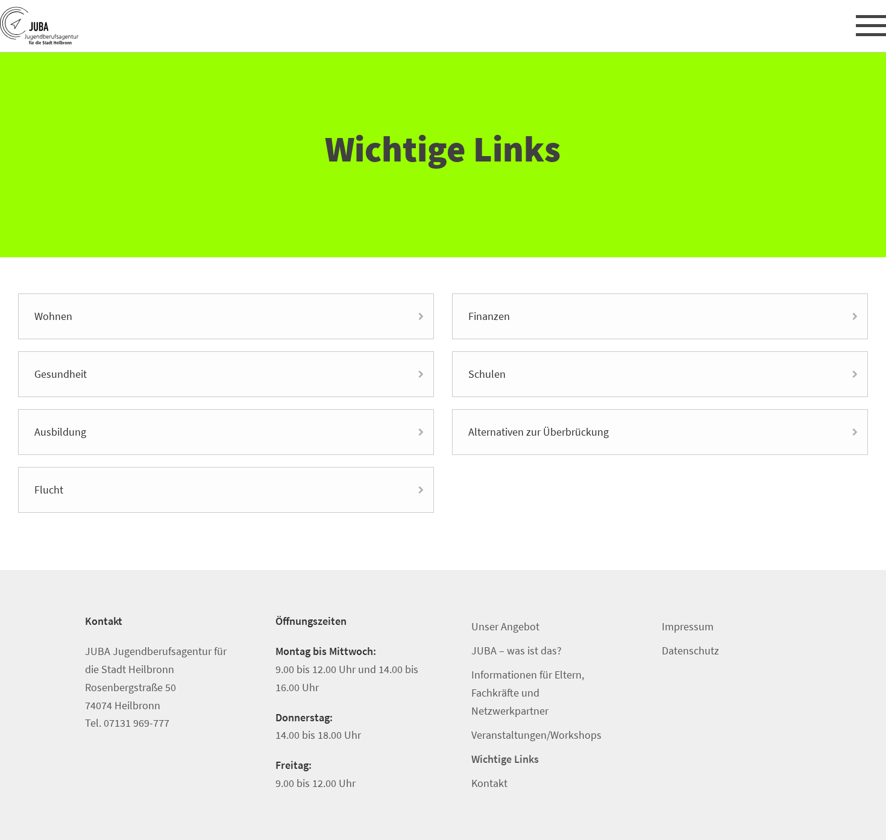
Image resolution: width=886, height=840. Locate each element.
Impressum (688, 626)
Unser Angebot (505, 626)
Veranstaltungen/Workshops (536, 735)
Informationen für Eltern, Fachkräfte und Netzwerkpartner (527, 693)
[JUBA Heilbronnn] (71, 26)
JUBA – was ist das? (516, 650)
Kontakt (489, 783)
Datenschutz (690, 650)
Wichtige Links (505, 759)
